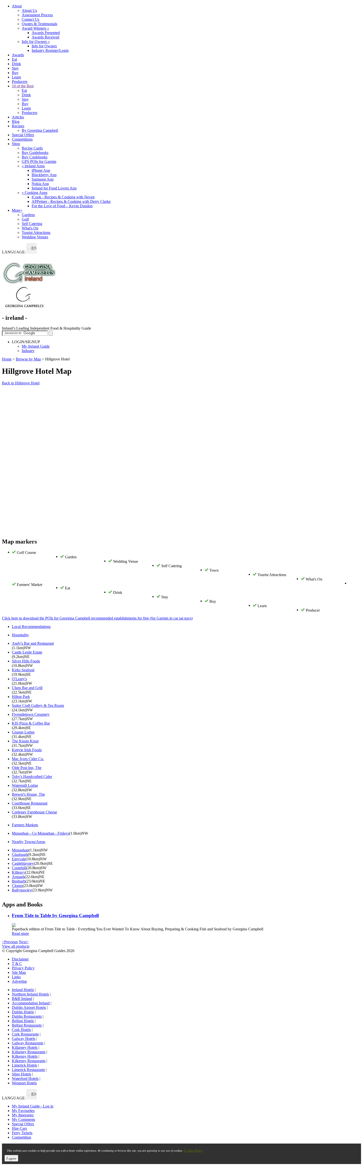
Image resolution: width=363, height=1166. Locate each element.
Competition (21, 1137)
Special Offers (23, 135)
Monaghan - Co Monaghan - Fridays (40, 833)
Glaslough (20, 854)
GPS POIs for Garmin (39, 161)
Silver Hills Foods (26, 661)
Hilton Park (21, 697)
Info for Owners (36, 41)
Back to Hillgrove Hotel (21, 383)
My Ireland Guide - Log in (32, 1106)
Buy (15, 73)
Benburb (18, 881)
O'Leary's (19, 679)
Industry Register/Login (50, 50)
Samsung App (43, 179)
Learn (16, 77)
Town (214, 570)
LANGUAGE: (14, 252)
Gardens (28, 215)
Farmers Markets (25, 825)
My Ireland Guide (36, 346)
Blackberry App (44, 175)
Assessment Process (37, 15)
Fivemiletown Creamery (31, 714)
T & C (17, 963)
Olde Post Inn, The (26, 768)
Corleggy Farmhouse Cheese (34, 812)
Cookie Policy (193, 1150)
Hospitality (20, 635)
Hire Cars (19, 1128)
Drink (16, 64)
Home (7, 359)
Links (16, 977)
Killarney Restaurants (28, 1052)
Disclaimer (20, 959)
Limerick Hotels (24, 1065)
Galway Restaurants (27, 1043)
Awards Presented (46, 33)
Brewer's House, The (28, 794)
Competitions (22, 139)
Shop (16, 144)
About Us (29, 10)
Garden (71, 557)
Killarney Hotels (25, 1047)
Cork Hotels (21, 1030)
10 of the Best (23, 86)
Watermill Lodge (25, 785)
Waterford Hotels (25, 1078)
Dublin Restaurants (27, 1016)
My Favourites (23, 1111)
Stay (15, 68)
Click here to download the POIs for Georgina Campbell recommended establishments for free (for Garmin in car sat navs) (97, 618)
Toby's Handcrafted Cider (32, 776)
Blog (16, 121)
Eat (14, 59)
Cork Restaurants (25, 1034)
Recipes (18, 126)
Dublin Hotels (23, 1012)
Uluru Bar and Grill (27, 688)
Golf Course (26, 552)
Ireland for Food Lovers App (54, 188)
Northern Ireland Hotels (30, 994)
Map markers (19, 541)
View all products (15, 946)
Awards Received (45, 37)
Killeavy (18, 872)
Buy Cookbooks (34, 157)
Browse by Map (28, 359)
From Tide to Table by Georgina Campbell (55, 915)
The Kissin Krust (25, 741)
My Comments (23, 1119)
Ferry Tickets (22, 1133)
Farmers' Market (29, 585)
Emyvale (19, 859)
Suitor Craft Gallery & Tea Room (38, 705)
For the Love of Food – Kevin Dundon (62, 206)
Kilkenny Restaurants (28, 1061)
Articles (18, 117)
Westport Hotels (24, 1083)
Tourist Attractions (36, 232)
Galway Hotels (23, 1038)
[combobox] (32, 248)
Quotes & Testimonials (39, 24)
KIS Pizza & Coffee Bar (31, 723)
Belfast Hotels (23, 1021)
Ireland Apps (33, 166)
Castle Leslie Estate (27, 652)
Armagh (18, 877)
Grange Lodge (23, 732)
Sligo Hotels (21, 1074)
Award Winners (35, 28)
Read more (20, 933)
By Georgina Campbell (40, 130)
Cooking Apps (34, 192)
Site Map (19, 972)
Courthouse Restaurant (29, 803)
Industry (28, 351)
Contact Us (30, 19)
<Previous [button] (10, 942)
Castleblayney (23, 863)
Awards (18, 55)
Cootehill (19, 868)
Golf (25, 219)
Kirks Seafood (23, 670)
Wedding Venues (35, 237)
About (17, 6)
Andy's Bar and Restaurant (33, 643)
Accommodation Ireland (31, 1003)
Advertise (19, 981)
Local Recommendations (31, 626)
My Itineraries (23, 1115)
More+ (17, 210)
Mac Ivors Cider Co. (28, 759)
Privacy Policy (23, 968)
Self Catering (32, 224)
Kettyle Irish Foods (27, 750)
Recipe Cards (32, 148)
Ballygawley (22, 890)
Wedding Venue (125, 561)
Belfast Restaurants (27, 1025)
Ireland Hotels (23, 990)
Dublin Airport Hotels (29, 1007)
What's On (30, 228)
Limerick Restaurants (28, 1070)
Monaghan (20, 850)
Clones (17, 886)
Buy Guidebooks (35, 152)
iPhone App (41, 170)
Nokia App (40, 184)
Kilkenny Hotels (25, 1056)
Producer (313, 610)
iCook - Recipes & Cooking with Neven (63, 197)
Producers (19, 81)
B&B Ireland (22, 999)
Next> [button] (24, 942)
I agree (11, 1158)
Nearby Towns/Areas (28, 842)
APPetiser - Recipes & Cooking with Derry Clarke (71, 201)
